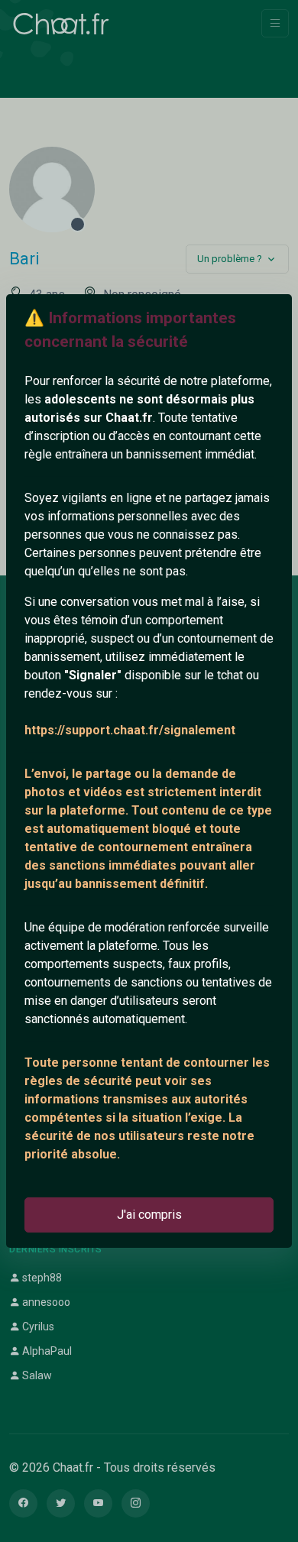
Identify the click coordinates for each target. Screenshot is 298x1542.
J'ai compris (149, 1214)
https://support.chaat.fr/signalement (129, 730)
